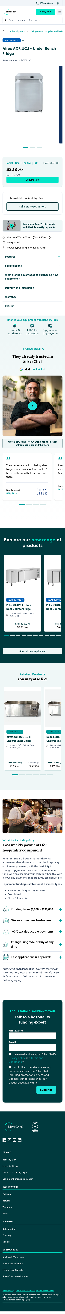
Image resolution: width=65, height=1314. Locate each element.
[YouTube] (14, 1140)
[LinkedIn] (19, 1140)
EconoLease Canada (13, 1270)
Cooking (7, 1235)
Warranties (8, 1207)
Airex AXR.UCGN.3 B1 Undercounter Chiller (19, 738)
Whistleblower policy (45, 1290)
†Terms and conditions (25, 1290)
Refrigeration (9, 1229)
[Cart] (58, 3)
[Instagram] (9, 1140)
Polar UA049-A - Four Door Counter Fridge (18, 607)
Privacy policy (8, 1290)
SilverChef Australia (13, 1263)
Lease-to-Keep (10, 1166)
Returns (6, 1200)
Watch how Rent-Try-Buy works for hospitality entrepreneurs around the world (32, 443)
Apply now (45, 11)
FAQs (5, 1213)
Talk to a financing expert (15, 1172)
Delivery (7, 1194)
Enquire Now (32, 179)
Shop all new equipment (32, 651)
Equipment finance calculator (18, 1178)
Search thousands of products (24, 20)
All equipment (17, 31)
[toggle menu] (59, 12)
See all (6, 1241)
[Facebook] (4, 1140)
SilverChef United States (15, 1276)
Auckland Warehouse (13, 1257)
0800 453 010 (46, 3)
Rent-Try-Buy (21, 624)
